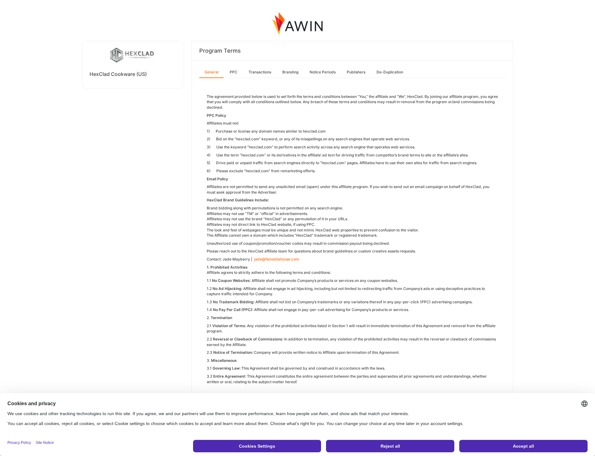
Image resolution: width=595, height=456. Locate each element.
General (211, 72)
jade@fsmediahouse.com (276, 259)
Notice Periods (323, 72)
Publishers (356, 72)
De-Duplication (390, 72)
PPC (233, 72)
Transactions (260, 72)
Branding (290, 72)
